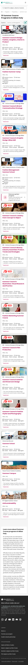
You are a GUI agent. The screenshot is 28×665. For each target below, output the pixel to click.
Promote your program (6, 634)
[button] (13, 22)
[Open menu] (25, 2)
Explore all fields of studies (7, 645)
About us (3, 631)
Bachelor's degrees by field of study (9, 651)
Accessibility (21, 661)
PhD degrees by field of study (8, 654)
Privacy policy (14, 661)
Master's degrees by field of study (9, 648)
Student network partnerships (8, 637)
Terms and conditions (6, 661)
